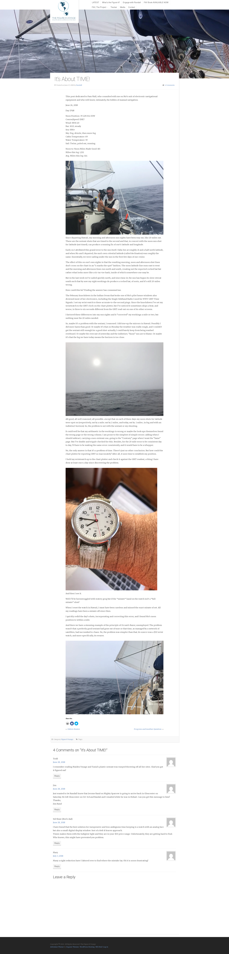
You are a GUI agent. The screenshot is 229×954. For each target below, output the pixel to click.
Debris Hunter (74, 729)
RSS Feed (99, 947)
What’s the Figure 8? (111, 2)
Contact (131, 7)
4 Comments (170, 85)
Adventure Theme (57, 947)
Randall (79, 85)
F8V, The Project (99, 7)
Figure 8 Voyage (67, 739)
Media (122, 7)
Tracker (114, 7)
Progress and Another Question (147, 729)
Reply (57, 775)
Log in (105, 947)
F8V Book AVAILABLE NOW (156, 2)
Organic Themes (72, 947)
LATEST (95, 2)
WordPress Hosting (87, 947)
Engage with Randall (132, 2)
